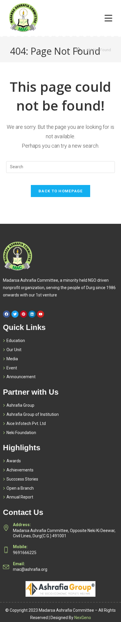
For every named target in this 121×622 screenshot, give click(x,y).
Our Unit (13, 349)
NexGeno (82, 617)
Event (11, 368)
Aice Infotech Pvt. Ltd (26, 423)
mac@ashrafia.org (30, 569)
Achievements (19, 470)
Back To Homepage (60, 191)
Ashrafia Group (20, 405)
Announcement (21, 376)
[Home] (78, 50)
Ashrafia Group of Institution (32, 414)
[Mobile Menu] (108, 14)
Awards (13, 460)
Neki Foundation (21, 432)
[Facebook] (6, 314)
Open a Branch (20, 488)
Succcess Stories (22, 479)
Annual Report (19, 497)
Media (12, 358)
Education (15, 340)
